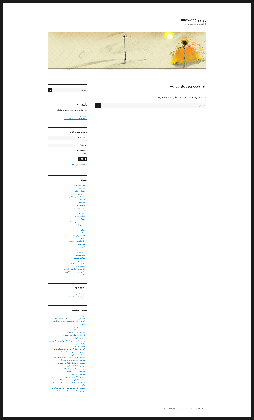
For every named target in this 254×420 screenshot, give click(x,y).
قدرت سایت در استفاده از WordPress (178, 408)
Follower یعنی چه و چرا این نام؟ (75, 118)
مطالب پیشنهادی (79, 258)
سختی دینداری (80, 346)
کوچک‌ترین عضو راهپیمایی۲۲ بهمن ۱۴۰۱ (70, 368)
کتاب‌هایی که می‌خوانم (77, 241)
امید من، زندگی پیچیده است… (74, 332)
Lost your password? (79, 165)
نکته (83, 275)
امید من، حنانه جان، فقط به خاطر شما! (71, 391)
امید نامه (82, 202)
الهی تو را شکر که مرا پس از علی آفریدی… (69, 349)
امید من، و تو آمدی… (77, 374)
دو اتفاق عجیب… (79, 316)
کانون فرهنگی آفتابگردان (76, 297)
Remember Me (81, 152)
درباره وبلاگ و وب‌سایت (76, 222)
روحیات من (81, 227)
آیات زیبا (82, 188)
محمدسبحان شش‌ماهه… (76, 355)
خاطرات (82, 213)
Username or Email (82, 139)
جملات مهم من (79, 208)
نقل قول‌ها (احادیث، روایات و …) (73, 269)
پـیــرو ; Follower (192, 20)
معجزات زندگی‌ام (79, 261)
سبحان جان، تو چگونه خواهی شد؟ (72, 380)
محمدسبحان (80, 252)
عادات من (81, 233)
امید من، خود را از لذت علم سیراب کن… (70, 352)
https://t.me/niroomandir (78, 113)
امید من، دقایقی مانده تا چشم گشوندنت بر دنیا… (67, 377)
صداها (83, 230)
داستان (82, 219)
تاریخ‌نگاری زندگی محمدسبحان (74, 335)
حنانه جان (81, 211)
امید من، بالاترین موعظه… (75, 371)
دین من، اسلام (80, 225)
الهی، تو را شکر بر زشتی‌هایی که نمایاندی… (69, 318)
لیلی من (82, 250)
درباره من (83, 116)
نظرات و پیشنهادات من (76, 263)
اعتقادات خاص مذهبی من (75, 197)
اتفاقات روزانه (80, 191)
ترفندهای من (80, 205)
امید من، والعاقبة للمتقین (76, 366)
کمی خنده (81, 244)
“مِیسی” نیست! (79, 330)
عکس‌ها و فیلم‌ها (79, 236)
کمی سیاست (80, 247)
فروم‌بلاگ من (80, 294)
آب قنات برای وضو (78, 327)
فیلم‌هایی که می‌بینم (78, 238)
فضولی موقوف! (79, 338)
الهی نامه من (80, 199)
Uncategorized (79, 186)
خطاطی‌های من (79, 216)
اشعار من (81, 194)
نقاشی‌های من (80, 266)
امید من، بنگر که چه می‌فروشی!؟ (73, 360)
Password (83, 145)
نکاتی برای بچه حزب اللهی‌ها (74, 272)
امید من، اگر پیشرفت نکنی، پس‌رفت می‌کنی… (68, 388)
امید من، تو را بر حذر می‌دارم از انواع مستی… (68, 357)
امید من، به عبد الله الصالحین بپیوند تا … (70, 363)
